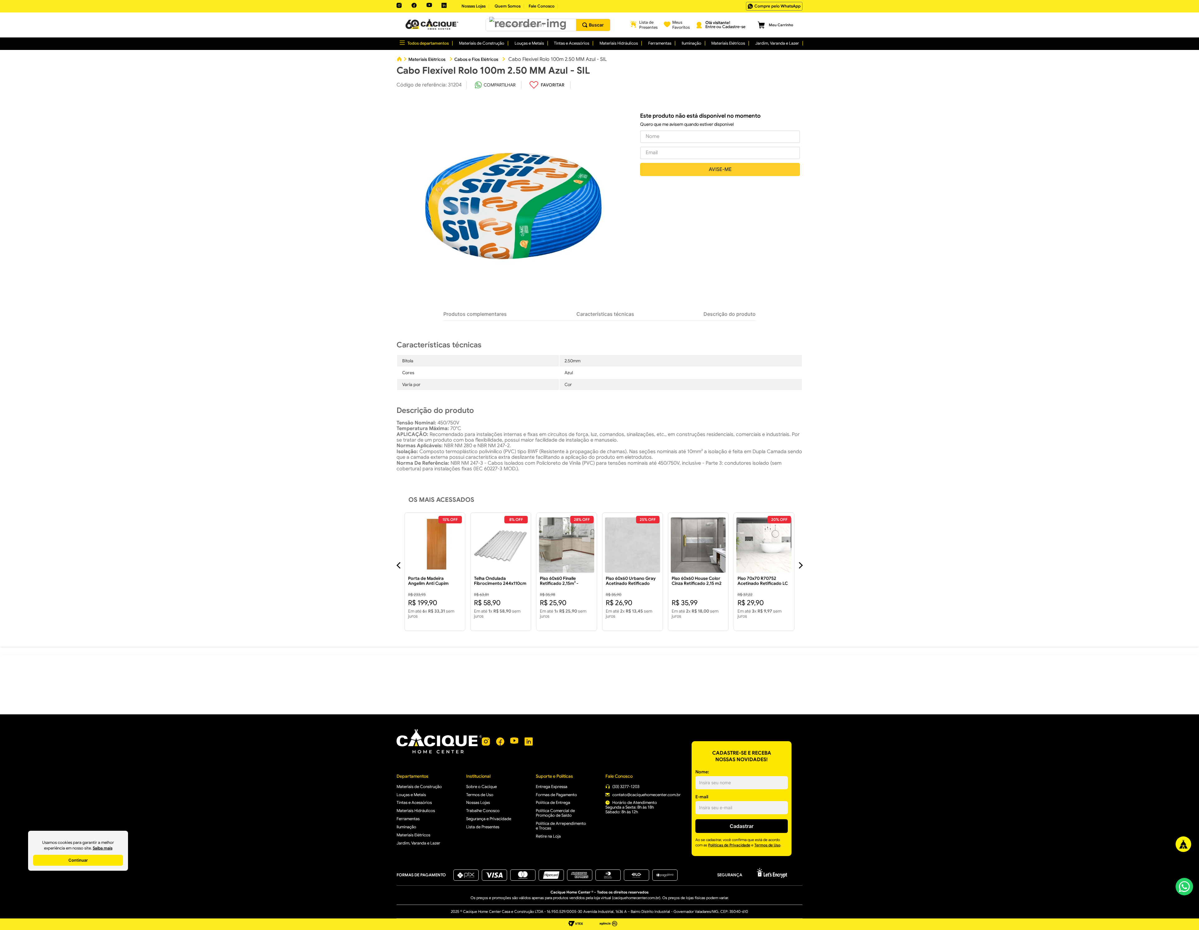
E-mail (701, 796)
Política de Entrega (553, 802)
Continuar (78, 860)
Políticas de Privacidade (729, 845)
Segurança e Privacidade (488, 818)
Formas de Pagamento (556, 794)
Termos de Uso (479, 794)
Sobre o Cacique (481, 786)
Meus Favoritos (681, 25)
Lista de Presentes (648, 25)
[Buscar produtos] (593, 25)
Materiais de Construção (481, 43)
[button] (527, 23)
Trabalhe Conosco (483, 810)
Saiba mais (102, 848)
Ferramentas (659, 43)
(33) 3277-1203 (625, 786)
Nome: (702, 771)
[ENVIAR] (720, 169)
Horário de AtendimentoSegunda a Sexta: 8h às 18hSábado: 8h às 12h (631, 807)
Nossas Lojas (478, 802)
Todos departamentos (428, 43)
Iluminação (691, 43)
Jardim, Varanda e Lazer (777, 43)
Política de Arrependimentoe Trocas (561, 826)
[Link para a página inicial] (399, 59)
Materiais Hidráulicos (619, 43)
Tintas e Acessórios (571, 43)
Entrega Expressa (551, 786)
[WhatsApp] (1184, 886)
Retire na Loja (548, 836)
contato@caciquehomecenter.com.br (646, 794)
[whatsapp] (495, 84)
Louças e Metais (529, 43)
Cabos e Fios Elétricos (476, 59)
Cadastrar (741, 826)
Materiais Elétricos (728, 43)
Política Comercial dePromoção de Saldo (555, 813)
